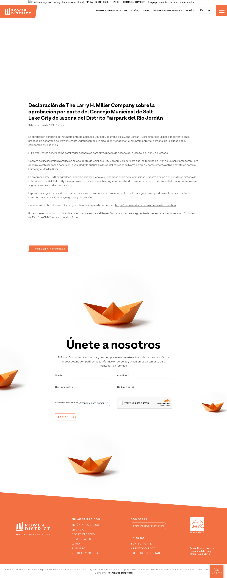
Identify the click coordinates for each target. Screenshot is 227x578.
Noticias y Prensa (84, 553)
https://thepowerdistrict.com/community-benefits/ (145, 205)
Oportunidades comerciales (162, 10)
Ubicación (131, 10)
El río (190, 10)
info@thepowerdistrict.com (148, 525)
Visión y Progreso (108, 10)
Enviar (63, 416)
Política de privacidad (119, 572)
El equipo (78, 548)
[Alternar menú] (221, 10)
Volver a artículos (50, 248)
